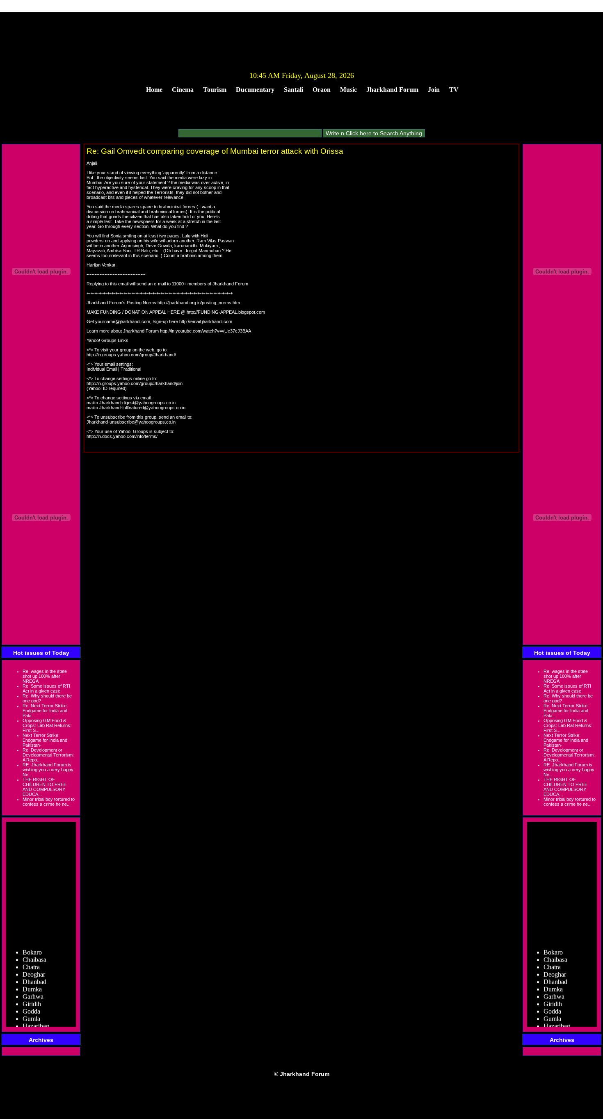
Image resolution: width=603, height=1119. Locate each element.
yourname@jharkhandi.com (122, 321)
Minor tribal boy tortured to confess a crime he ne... (49, 802)
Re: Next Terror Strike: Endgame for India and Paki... (45, 710)
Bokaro (32, 947)
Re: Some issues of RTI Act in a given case (46, 688)
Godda (31, 1006)
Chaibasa (34, 955)
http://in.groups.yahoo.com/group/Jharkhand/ (131, 354)
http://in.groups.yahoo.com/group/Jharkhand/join (135, 383)
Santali (293, 89)
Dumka (32, 984)
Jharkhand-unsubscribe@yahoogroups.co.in (131, 421)
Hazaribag (36, 1021)
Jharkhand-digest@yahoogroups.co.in (137, 402)
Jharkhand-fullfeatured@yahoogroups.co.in (142, 407)
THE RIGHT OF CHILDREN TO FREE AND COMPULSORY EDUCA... (44, 787)
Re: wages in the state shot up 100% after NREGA (45, 676)
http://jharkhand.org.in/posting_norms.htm (199, 302)
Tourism (214, 89)
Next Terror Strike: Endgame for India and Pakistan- (45, 740)
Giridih (32, 999)
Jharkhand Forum (392, 89)
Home (154, 89)
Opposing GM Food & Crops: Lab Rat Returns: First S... (47, 725)
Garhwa (33, 992)
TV (454, 89)
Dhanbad (34, 977)
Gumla (31, 1014)
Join (434, 89)
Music (348, 89)
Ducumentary (255, 89)
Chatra (31, 962)
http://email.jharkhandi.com (205, 321)
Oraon (322, 89)
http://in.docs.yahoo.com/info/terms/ (122, 436)
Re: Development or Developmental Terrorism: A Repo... (48, 755)
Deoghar (34, 969)
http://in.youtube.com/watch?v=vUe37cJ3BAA (205, 330)
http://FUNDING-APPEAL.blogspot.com (226, 312)
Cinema (183, 89)
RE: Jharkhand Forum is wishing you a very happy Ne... (48, 769)
